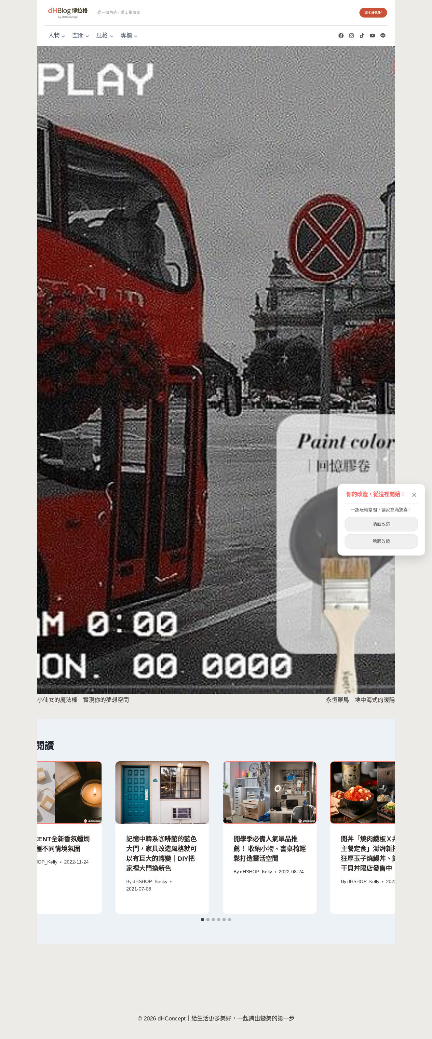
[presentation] (55, 792)
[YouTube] (372, 35)
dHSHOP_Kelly (41, 862)
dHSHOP (373, 12)
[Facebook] (340, 35)
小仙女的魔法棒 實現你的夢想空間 (83, 694)
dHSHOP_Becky (150, 881)
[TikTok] (361, 35)
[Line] (382, 35)
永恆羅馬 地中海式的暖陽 (360, 694)
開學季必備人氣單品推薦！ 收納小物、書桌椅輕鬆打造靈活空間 (270, 849)
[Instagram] (351, 35)
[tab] (202, 919)
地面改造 (381, 540)
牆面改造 (381, 523)
